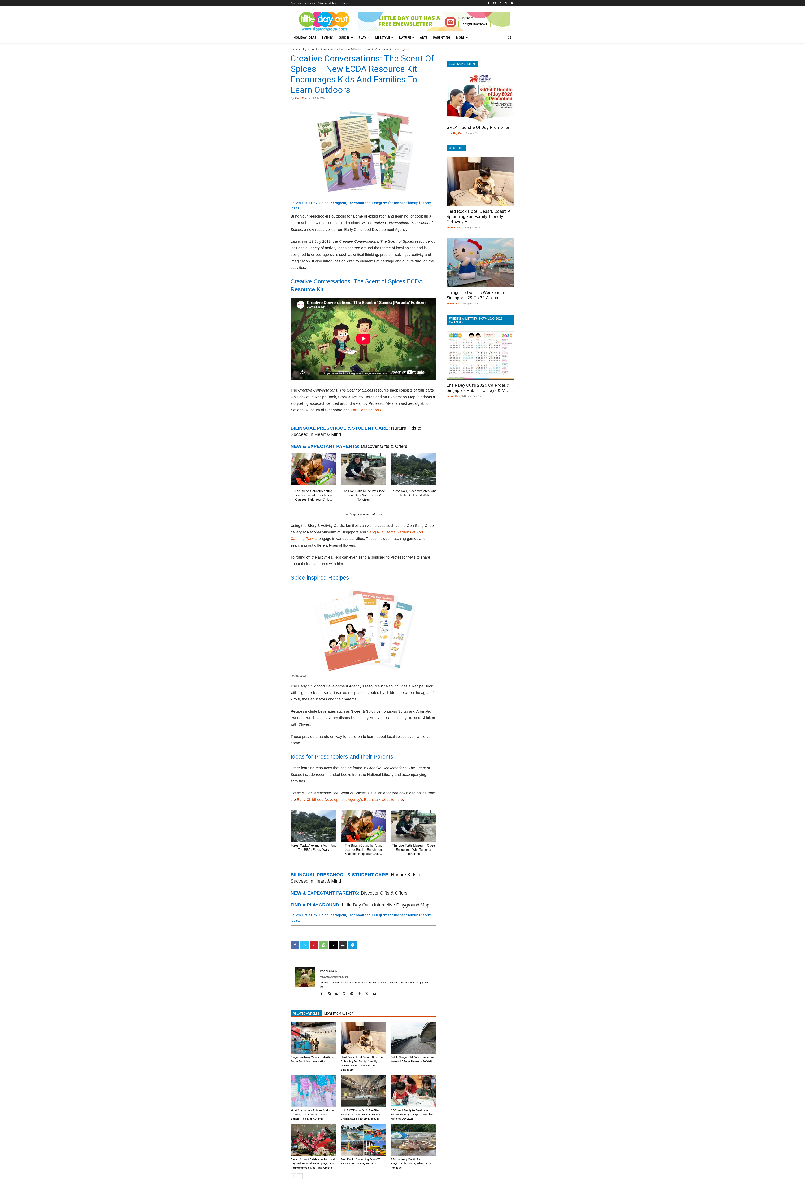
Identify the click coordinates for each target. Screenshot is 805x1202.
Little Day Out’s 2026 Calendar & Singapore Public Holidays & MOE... (480, 388)
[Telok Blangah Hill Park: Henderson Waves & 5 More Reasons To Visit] (413, 1038)
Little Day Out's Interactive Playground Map (385, 905)
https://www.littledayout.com (334, 977)
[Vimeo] (506, 3)
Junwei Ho (452, 396)
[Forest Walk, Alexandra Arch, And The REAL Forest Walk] (413, 469)
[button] (509, 37)
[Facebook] (488, 3)
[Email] (333, 945)
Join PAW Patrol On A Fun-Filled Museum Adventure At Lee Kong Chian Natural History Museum (361, 1114)
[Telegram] (352, 945)
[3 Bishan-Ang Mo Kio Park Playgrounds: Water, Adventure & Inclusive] (413, 1140)
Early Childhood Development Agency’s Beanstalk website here (350, 799)
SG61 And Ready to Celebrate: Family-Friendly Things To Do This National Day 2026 (412, 1114)
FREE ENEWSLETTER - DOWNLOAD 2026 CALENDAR (475, 320)
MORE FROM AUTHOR (338, 1013)
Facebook (356, 203)
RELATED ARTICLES (306, 1013)
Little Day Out (455, 133)
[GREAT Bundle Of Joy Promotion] (480, 97)
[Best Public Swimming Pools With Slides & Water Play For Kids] (363, 1140)
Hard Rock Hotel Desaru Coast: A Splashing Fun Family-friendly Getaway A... (479, 216)
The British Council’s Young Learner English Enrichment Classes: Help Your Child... (313, 495)
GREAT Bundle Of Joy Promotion (478, 127)
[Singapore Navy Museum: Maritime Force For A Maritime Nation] (313, 1038)
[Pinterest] (314, 945)
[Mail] (338, 994)
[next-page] (300, 1176)
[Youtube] (512, 3)
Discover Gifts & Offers (384, 446)
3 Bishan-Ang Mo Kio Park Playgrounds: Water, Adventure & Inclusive (411, 1163)
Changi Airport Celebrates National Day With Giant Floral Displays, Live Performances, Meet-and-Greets (313, 1163)
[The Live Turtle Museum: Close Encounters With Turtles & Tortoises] (363, 469)
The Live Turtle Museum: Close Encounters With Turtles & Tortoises (363, 495)
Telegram (379, 203)
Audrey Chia (454, 227)
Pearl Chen (301, 98)
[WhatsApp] (323, 945)
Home (294, 49)
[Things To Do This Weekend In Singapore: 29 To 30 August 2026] (480, 262)
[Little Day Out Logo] (324, 21)
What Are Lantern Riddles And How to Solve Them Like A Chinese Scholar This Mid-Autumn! (312, 1114)
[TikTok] (360, 994)
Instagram (337, 203)
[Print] (343, 945)
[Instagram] (494, 3)
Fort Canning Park (366, 410)
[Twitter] (500, 3)
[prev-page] (293, 1176)
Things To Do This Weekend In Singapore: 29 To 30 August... (476, 295)
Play (304, 49)
